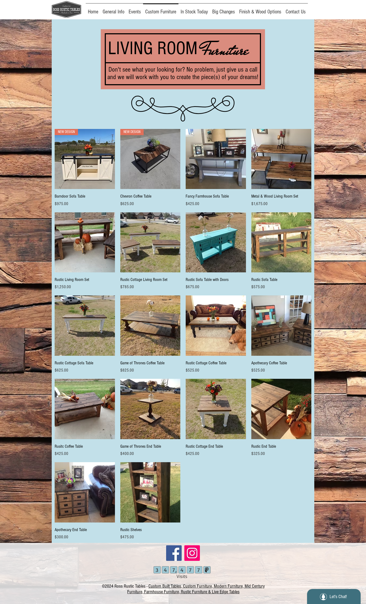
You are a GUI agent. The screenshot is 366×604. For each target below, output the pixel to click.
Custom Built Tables (164, 586)
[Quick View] (216, 159)
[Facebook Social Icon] (174, 553)
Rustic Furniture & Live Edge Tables (210, 592)
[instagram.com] (192, 553)
